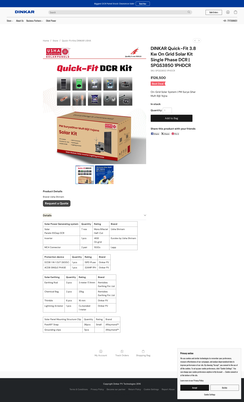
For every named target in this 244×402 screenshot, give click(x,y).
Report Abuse (168, 389)
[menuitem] (195, 40)
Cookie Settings (151, 389)
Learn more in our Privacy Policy (191, 380)
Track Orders (122, 355)
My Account (101, 355)
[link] (209, 393)
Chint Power (51, 20)
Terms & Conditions (78, 389)
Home (46, 40)
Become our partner (116, 389)
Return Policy (134, 389)
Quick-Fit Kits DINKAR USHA (76, 40)
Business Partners (34, 20)
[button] (143, 4)
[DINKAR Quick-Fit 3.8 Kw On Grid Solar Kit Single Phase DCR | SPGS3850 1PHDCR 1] (104, 174)
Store (9, 20)
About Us (20, 20)
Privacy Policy (97, 389)
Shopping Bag (143, 355)
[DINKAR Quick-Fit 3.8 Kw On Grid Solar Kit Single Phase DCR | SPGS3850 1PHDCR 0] (85, 174)
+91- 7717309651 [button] (230, 20)
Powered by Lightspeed (122, 394)
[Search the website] (189, 12)
